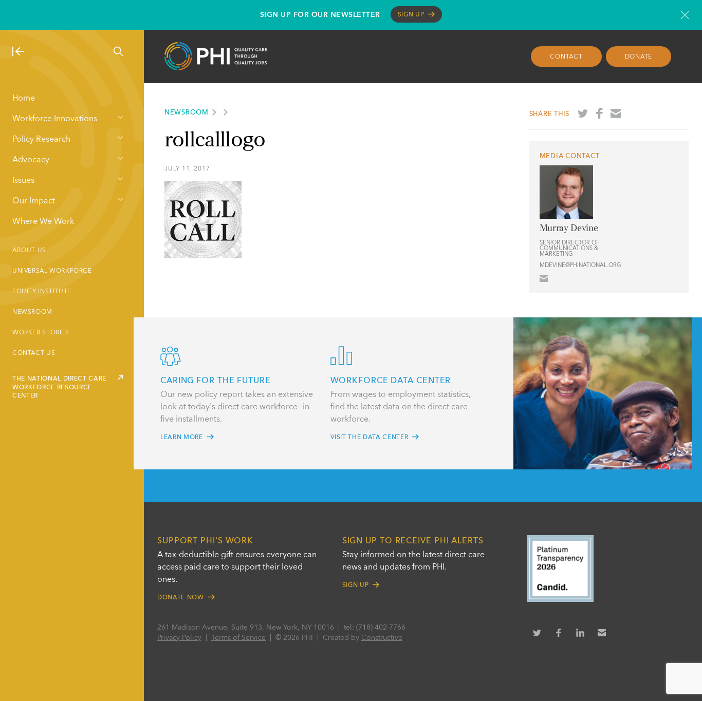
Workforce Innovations (54, 119)
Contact (566, 57)
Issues (23, 181)
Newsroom (32, 312)
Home (23, 98)
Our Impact (33, 201)
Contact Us (33, 353)
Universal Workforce (52, 271)
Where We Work (43, 222)
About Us (29, 251)
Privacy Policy (179, 637)
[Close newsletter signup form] (684, 15)
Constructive (381, 637)
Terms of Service (238, 637)
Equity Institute (41, 292)
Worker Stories (40, 333)
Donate (639, 57)
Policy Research (41, 140)
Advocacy (30, 160)
